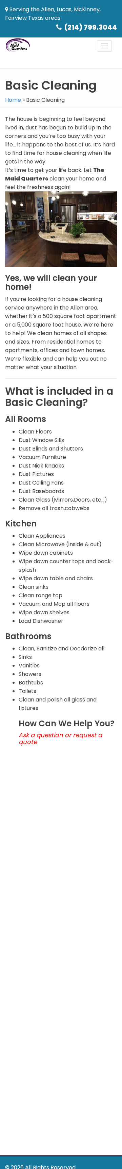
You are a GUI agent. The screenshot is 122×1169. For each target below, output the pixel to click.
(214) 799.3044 (90, 27)
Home (13, 100)
